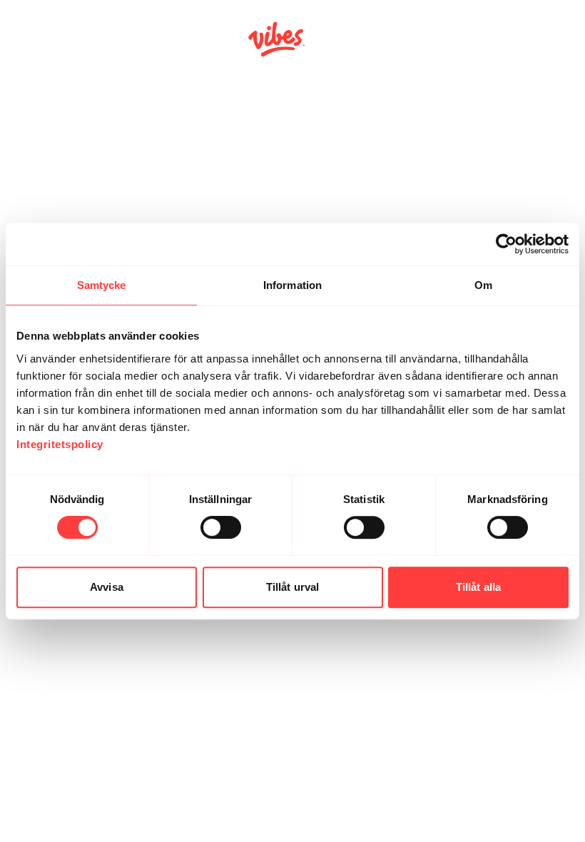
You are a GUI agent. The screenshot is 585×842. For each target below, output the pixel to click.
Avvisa (106, 587)
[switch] (220, 527)
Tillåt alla (478, 587)
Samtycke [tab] (101, 285)
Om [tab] (483, 285)
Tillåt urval (292, 587)
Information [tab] (292, 285)
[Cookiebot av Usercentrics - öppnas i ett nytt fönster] (506, 244)
